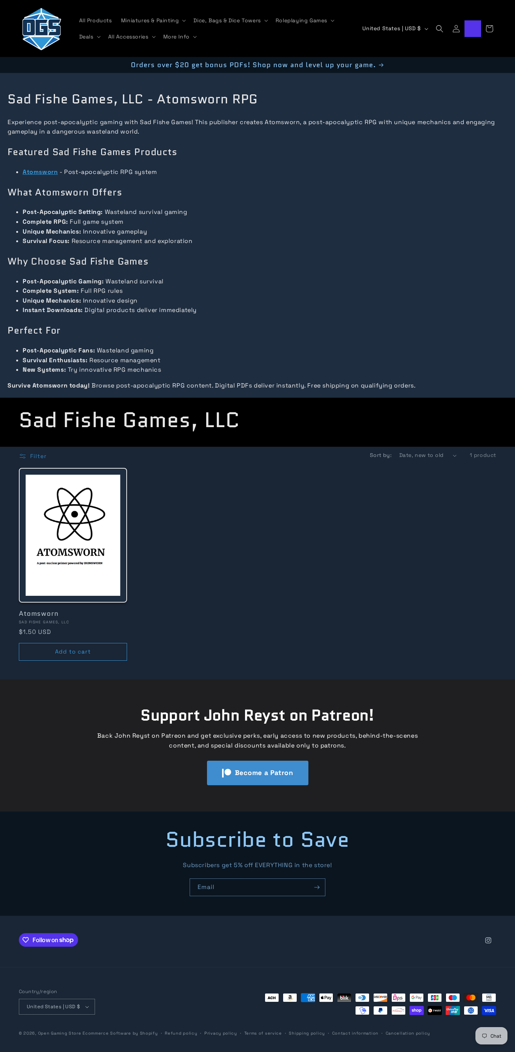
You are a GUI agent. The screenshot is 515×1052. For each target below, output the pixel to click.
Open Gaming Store (59, 1033)
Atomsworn (39, 613)
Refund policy (181, 1033)
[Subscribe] (316, 887)
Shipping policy (307, 1033)
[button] (152, 20)
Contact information (355, 1033)
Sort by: (381, 455)
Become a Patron (264, 772)
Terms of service (263, 1033)
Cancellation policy (408, 1033)
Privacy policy (220, 1033)
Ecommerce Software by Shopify (120, 1033)
